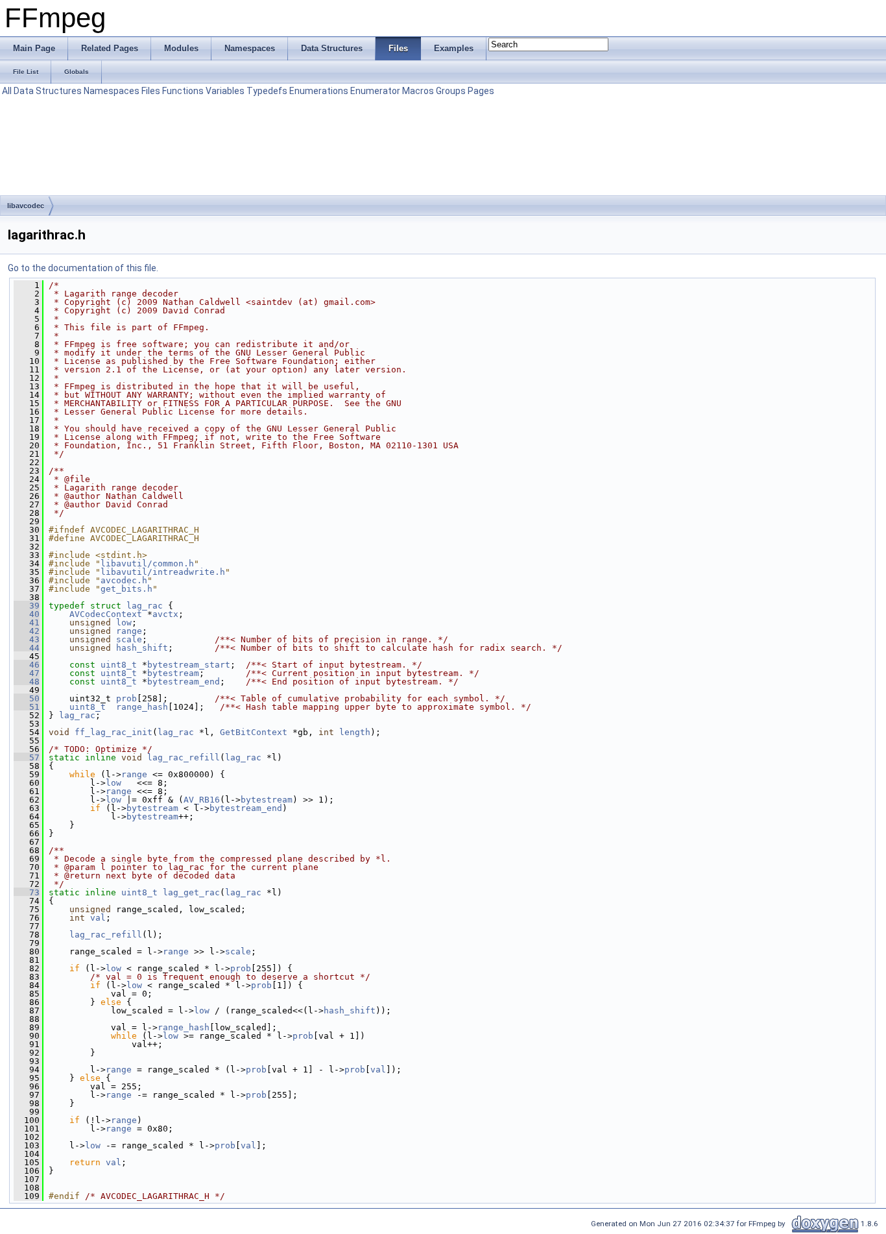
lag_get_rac (191, 892)
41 (27, 622)
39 (27, 606)
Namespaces (111, 91)
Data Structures (48, 91)
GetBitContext (253, 732)
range (129, 631)
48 (27, 681)
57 (27, 757)
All (7, 91)
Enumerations (318, 91)
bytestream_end (183, 681)
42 (27, 631)
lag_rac (144, 606)
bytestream (173, 673)
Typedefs (266, 91)
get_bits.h (126, 589)
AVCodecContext (105, 614)
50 (27, 698)
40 (27, 614)
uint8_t (119, 665)
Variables (225, 91)
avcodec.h (124, 580)
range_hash (142, 707)
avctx (165, 614)
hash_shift (142, 648)
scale (129, 639)
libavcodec (25, 206)
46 (27, 665)
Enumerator (375, 91)
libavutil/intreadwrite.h (163, 572)
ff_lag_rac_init (113, 732)
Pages (481, 91)
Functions (183, 91)
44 (27, 648)
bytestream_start (188, 665)
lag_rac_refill (183, 757)
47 (27, 673)
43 (27, 639)
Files (150, 91)
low (124, 622)
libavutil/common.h (147, 563)
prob (126, 698)
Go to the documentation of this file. (83, 268)
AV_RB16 (202, 800)
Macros (418, 91)
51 (27, 707)
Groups (451, 91)
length (354, 732)
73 (27, 892)
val (98, 918)
